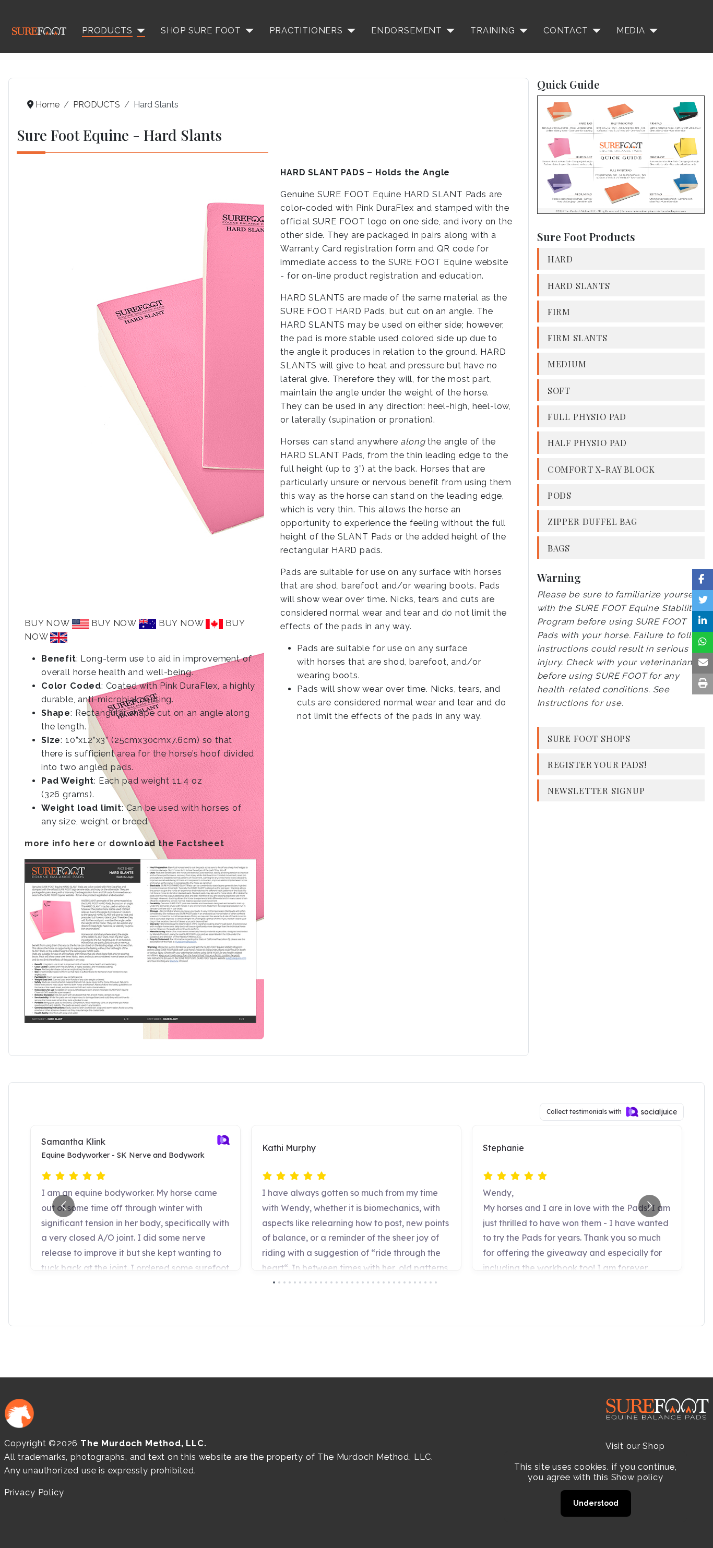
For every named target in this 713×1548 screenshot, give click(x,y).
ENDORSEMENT (406, 30)
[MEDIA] (651, 31)
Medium (567, 363)
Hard (560, 259)
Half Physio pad (587, 442)
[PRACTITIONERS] (349, 31)
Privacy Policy (34, 1492)
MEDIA (630, 30)
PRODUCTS (107, 30)
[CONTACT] (594, 31)
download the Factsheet (166, 843)
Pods (560, 495)
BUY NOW (48, 623)
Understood (596, 1503)
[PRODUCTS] (139, 31)
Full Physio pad (587, 416)
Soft (559, 390)
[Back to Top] (695, 1529)
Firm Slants (578, 337)
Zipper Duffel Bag (592, 521)
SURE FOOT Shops (589, 738)
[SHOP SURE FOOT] (247, 31)
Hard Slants (579, 285)
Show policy (637, 1477)
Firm (559, 311)
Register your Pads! (597, 764)
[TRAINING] (521, 31)
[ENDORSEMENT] (448, 31)
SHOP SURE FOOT (201, 30)
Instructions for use (579, 703)
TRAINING (492, 30)
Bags (559, 548)
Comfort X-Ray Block (601, 469)
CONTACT (565, 30)
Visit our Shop (634, 1446)
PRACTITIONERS (306, 30)
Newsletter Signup (596, 790)
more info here (60, 843)
